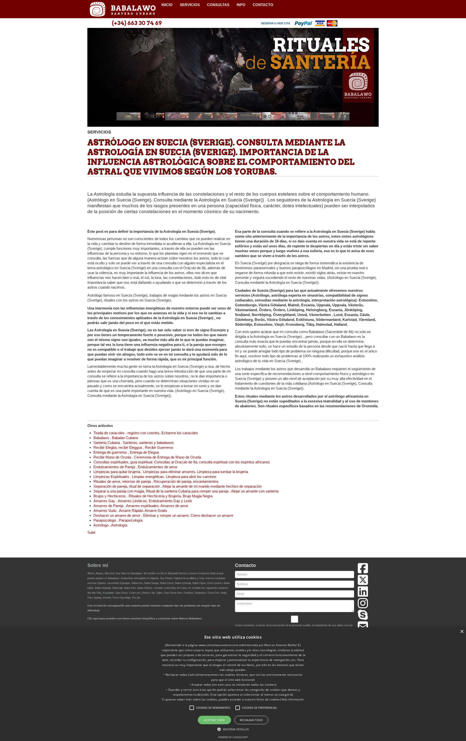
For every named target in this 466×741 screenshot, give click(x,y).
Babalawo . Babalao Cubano (115, 438)
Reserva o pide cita (275, 23)
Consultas (218, 5)
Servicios (190, 5)
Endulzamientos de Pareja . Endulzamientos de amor (135, 467)
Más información (293, 699)
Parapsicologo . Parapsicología (117, 520)
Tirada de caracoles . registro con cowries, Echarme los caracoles (145, 433)
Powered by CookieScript (233, 737)
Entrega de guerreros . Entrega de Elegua (126, 452)
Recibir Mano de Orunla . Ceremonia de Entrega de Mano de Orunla (147, 457)
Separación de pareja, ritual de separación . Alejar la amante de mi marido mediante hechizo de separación (177, 486)
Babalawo (122, 9)
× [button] (462, 631)
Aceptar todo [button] (214, 720)
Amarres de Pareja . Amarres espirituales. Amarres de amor (140, 506)
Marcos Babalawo (131, 573)
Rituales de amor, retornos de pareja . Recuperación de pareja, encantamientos (155, 481)
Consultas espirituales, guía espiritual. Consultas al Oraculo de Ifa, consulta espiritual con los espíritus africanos (181, 462)
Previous (94, 78)
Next (372, 78)
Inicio (167, 5)
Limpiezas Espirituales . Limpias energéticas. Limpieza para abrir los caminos (154, 477)
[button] (192, 708)
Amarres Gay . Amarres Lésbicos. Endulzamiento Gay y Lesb (142, 501)
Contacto (263, 5)
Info (241, 5)
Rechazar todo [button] (251, 720)
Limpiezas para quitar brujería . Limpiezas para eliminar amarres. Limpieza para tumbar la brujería (170, 472)
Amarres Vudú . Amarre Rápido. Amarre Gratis (130, 510)
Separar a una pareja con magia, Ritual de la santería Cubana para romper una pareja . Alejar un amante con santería (185, 491)
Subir (91, 532)
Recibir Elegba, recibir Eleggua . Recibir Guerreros (133, 447)
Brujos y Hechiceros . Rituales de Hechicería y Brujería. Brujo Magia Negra (152, 496)
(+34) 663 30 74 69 (137, 23)
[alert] (233, 684)
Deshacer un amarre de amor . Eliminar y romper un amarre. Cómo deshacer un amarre (163, 515)
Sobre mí (97, 565)
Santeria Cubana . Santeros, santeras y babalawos (133, 443)
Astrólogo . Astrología (110, 525)
